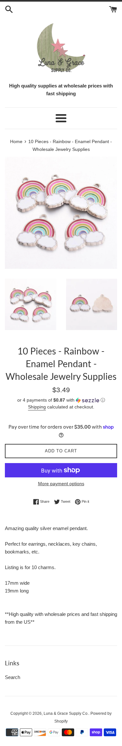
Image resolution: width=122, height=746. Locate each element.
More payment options (61, 483)
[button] (61, 400)
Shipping (37, 406)
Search (12, 677)
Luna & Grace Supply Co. (66, 713)
